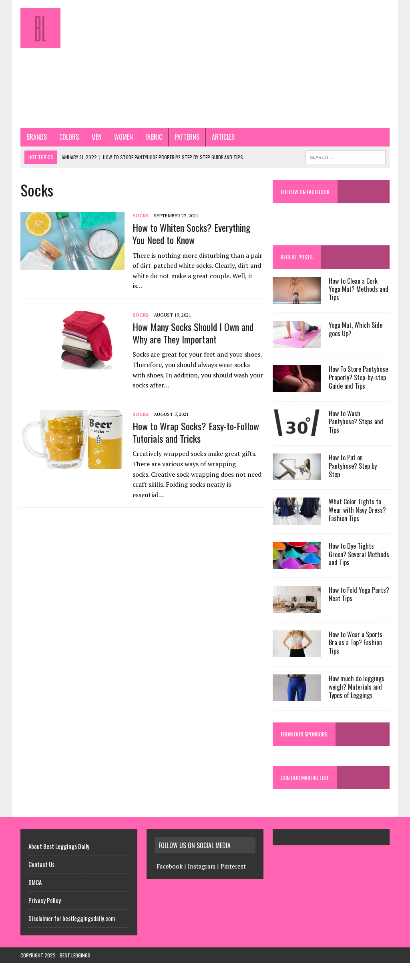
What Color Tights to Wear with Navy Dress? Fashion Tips (357, 510)
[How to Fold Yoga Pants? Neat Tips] (297, 607)
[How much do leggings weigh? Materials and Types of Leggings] (297, 696)
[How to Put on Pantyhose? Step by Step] (297, 475)
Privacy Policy (44, 900)
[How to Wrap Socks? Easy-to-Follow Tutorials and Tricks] (72, 463)
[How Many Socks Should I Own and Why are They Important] (72, 364)
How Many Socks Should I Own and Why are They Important (193, 332)
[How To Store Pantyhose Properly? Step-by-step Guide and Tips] (297, 386)
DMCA (35, 882)
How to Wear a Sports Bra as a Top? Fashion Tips (355, 643)
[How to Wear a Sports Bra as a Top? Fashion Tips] (297, 651)
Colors (69, 137)
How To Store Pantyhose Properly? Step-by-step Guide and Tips (358, 377)
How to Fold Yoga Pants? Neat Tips (359, 594)
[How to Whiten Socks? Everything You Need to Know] (72, 265)
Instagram (201, 866)
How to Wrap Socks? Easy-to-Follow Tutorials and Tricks (196, 432)
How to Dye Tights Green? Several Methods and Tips (359, 554)
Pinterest (233, 866)
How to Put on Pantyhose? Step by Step (353, 466)
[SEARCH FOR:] (345, 156)
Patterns (187, 137)
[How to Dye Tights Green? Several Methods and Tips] (297, 563)
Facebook (170, 866)
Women (123, 137)
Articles (223, 137)
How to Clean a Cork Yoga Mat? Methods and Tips (358, 289)
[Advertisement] (268, 64)
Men (96, 137)
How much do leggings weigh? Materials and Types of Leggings (356, 687)
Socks (141, 216)
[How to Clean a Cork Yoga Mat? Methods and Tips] (297, 298)
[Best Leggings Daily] (78, 28)
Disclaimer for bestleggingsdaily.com (71, 918)
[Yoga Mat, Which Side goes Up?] (297, 342)
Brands (36, 137)
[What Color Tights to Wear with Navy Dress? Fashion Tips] (297, 519)
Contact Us (41, 864)
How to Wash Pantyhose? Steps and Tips (356, 422)
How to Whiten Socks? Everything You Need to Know (191, 233)
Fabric (153, 137)
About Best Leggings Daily (58, 846)
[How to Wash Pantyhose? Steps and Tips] (297, 430)
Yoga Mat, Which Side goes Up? (355, 329)
